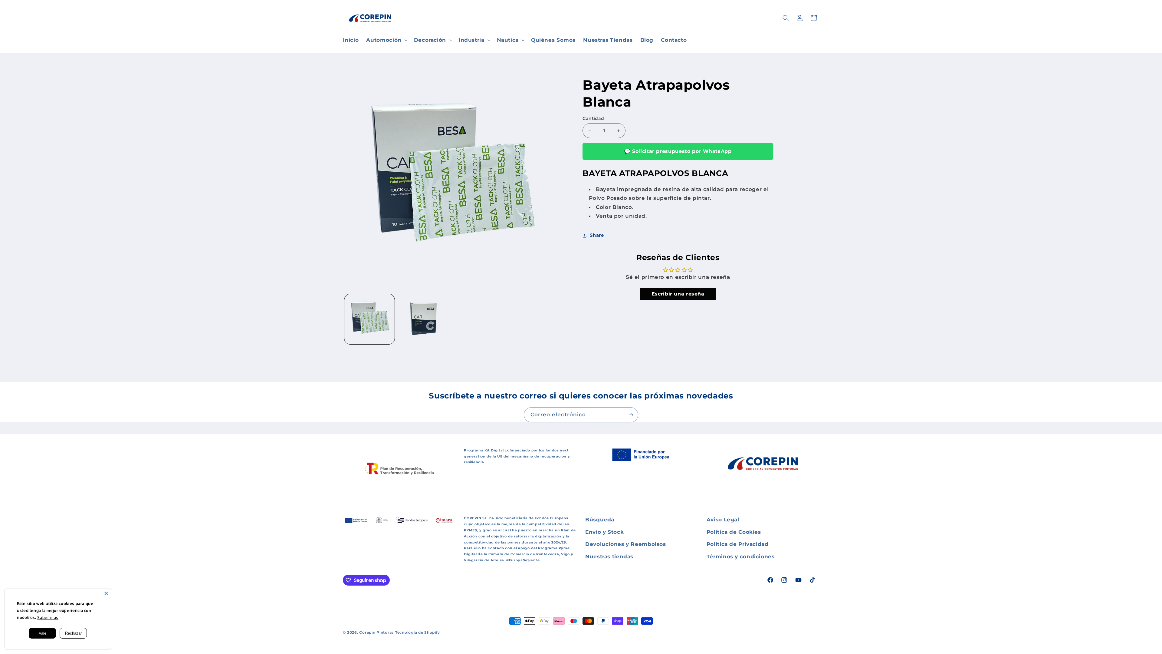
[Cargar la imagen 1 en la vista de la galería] (369, 319)
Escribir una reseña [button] (678, 294)
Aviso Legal (723, 520)
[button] (386, 40)
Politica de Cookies (734, 532)
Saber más (47, 617)
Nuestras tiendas (609, 556)
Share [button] (597, 235)
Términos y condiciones (741, 556)
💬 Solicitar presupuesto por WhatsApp (678, 151)
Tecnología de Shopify (417, 632)
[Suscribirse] (631, 414)
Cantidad (593, 118)
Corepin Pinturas (376, 632)
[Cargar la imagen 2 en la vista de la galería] (423, 319)
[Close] (106, 593)
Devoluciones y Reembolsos (625, 544)
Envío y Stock (604, 532)
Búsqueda (599, 520)
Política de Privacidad (738, 544)
